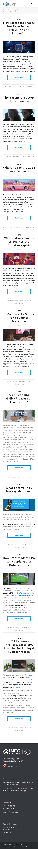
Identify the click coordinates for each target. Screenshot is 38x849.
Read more (19, 77)
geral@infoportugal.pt (10, 812)
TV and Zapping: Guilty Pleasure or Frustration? (19, 398)
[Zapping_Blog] (19, 416)
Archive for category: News (11, 10)
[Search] (30, 3)
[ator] (19, 115)
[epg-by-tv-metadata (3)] (19, 505)
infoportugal (29, 86)
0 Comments (17, 86)
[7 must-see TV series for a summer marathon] (19, 335)
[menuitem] (30, 3)
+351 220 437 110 (9, 806)
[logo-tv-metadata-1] (16, 3)
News (19, 19)
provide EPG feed (9, 680)
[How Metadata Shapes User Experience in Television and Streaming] (19, 47)
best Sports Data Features (21, 595)
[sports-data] (19, 579)
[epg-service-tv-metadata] (19, 665)
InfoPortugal (21, 593)
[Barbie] (19, 185)
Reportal (17, 687)
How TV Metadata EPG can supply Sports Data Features (19, 561)
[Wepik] (19, 259)
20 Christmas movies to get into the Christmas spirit (19, 241)
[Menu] (34, 3)
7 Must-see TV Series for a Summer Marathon (19, 317)
